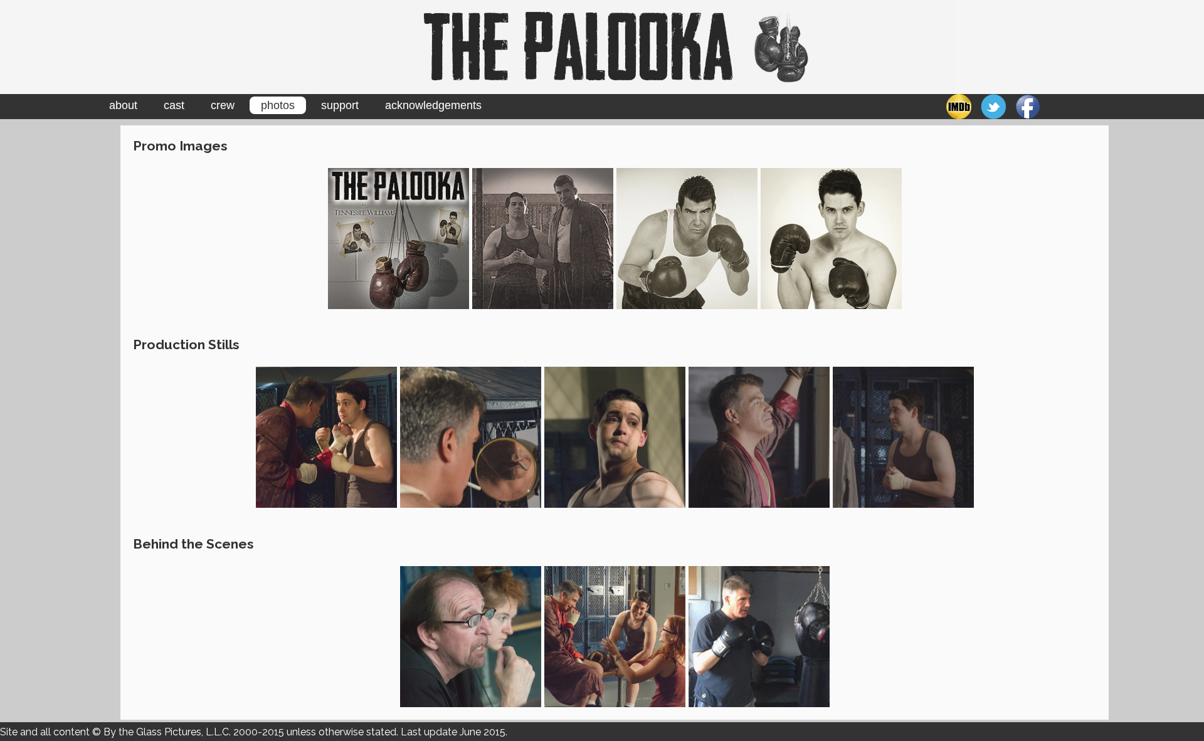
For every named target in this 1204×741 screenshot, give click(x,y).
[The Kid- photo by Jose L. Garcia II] (831, 237)
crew (223, 105)
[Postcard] (542, 237)
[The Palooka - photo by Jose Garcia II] (687, 237)
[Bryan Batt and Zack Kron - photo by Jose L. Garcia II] (326, 436)
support (340, 105)
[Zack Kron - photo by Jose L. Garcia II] (614, 436)
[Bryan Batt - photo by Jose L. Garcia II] (470, 436)
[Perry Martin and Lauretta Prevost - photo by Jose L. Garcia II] (470, 635)
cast (174, 105)
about (123, 105)
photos (278, 105)
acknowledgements (433, 105)
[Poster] (398, 237)
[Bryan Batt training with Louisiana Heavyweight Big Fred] (759, 635)
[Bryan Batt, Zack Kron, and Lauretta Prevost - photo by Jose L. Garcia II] (614, 635)
